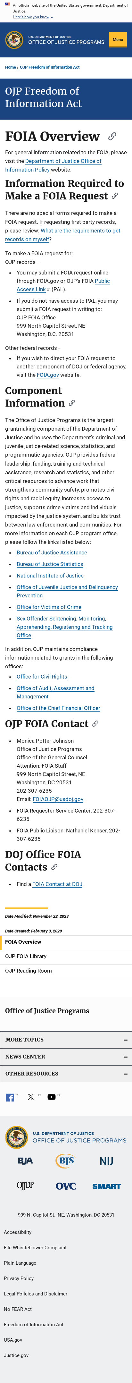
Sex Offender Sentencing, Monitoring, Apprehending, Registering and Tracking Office (65, 626)
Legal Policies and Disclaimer (35, 1294)
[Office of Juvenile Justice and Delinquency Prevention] (25, 1191)
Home (10, 67)
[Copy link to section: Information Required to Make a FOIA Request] (113, 195)
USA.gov (13, 1340)
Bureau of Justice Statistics (50, 564)
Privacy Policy (19, 1278)
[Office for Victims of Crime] (66, 1190)
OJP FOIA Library (25, 956)
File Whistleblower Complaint (35, 1248)
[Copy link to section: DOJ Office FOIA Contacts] (52, 866)
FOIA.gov (48, 375)
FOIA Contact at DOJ (57, 884)
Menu (118, 39)
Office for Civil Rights (42, 676)
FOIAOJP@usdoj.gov (58, 799)
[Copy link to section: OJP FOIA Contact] (93, 723)
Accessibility (17, 1232)
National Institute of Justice (50, 575)
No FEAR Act (18, 1309)
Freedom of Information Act (33, 1325)
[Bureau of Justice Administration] (25, 1166)
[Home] (66, 40)
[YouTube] (54, 1099)
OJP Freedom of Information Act (49, 67)
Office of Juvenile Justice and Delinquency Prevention (67, 591)
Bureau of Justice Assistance (52, 552)
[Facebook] (12, 1099)
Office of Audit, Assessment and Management (56, 692)
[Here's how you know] (66, 11)
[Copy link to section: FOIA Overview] (109, 135)
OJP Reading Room (28, 970)
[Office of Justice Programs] (14, 40)
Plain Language (20, 1263)
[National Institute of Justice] (106, 1166)
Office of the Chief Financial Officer (58, 708)
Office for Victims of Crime (49, 607)
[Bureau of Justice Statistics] (65, 1169)
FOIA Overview (23, 942)
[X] (33, 1099)
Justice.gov (16, 1355)
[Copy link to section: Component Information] (70, 402)
